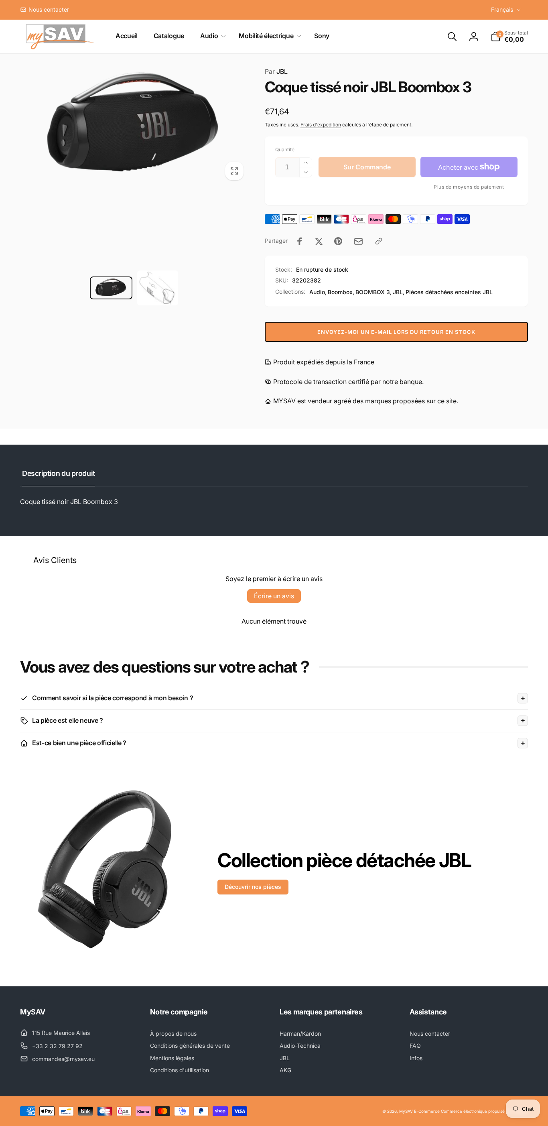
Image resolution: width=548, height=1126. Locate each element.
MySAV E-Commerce (419, 1111)
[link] (44, 9)
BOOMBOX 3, (373, 292)
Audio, (318, 292)
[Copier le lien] (379, 241)
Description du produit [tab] (58, 473)
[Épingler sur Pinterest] (338, 241)
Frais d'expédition (320, 125)
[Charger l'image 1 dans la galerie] (111, 288)
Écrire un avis (274, 596)
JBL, (398, 292)
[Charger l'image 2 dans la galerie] (157, 287)
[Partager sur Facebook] (300, 241)
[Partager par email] (358, 241)
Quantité (284, 149)
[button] (211, 36)
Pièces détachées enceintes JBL (449, 292)
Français (502, 9)
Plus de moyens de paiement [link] (469, 187)
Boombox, (341, 292)
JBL (276, 71)
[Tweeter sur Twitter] (319, 241)
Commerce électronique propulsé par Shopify (484, 1111)
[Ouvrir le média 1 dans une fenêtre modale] (134, 126)
